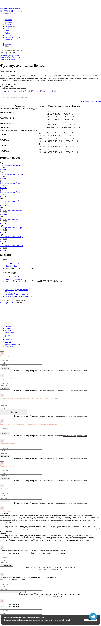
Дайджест (9, 33)
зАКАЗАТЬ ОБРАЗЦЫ (28, 91)
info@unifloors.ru (13, 266)
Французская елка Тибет (10, 201)
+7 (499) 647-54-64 (7, 11)
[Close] (2, 353)
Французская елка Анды (10, 183)
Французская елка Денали (11, 210)
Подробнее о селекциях (91, 101)
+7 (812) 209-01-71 (14, 277)
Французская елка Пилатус (11, 237)
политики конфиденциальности (75, 371)
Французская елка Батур (10, 219)
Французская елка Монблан (11, 246)
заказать (3, 170)
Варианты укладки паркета (16, 290)
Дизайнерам (10, 26)
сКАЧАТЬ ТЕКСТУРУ (48, 91)
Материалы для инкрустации (17, 292)
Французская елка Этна (10, 192)
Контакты (9, 40)
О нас (7, 29)
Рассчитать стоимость (9, 91)
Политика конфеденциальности (18, 296)
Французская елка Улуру (10, 165)
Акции (3, 9)
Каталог (8, 20)
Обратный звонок (7, 13)
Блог (7, 31)
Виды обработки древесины (17, 294)
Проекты (8, 22)
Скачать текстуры (13, 9)
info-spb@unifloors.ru (14, 279)
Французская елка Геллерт (11, 228)
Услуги (8, 24)
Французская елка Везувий (11, 174)
